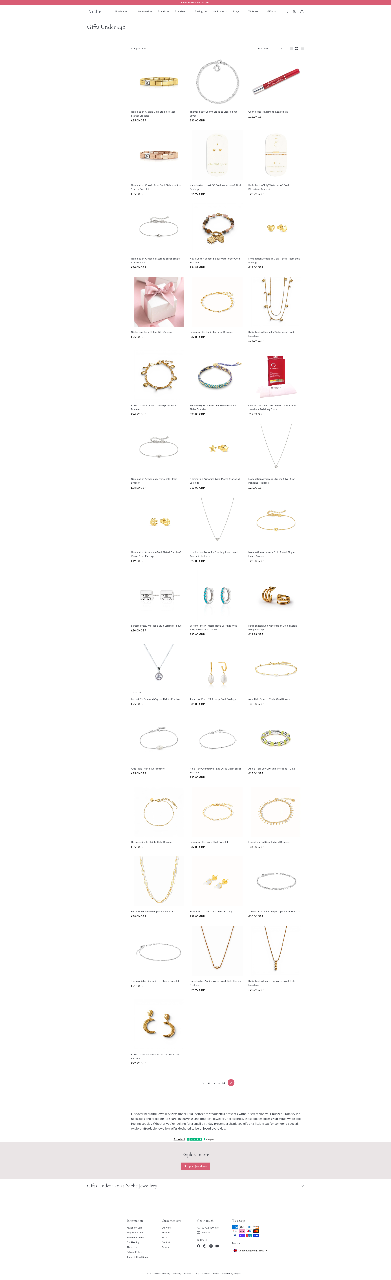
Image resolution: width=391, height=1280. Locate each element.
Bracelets (180, 11)
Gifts (270, 11)
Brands (162, 11)
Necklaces (219, 11)
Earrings (199, 11)
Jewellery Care (135, 1227)
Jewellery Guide (135, 1237)
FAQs (165, 1237)
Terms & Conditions (137, 1257)
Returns (166, 1232)
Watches (253, 11)
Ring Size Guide (135, 1232)
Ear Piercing (133, 1242)
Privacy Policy (134, 1252)
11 (223, 1082)
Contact (166, 1242)
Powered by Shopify (231, 1273)
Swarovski (143, 11)
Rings (236, 11)
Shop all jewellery (195, 1166)
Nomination (122, 11)
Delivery (166, 1227)
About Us (132, 1247)
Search (165, 1247)
